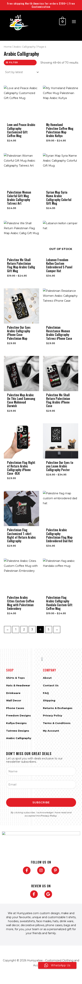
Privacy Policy (48, 815)
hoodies (13, 921)
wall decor (12, 925)
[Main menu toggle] (74, 21)
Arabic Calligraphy (24, 46)
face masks (43, 921)
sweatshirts (27, 921)
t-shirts (71, 917)
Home (8, 46)
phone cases (54, 925)
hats (55, 921)
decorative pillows (32, 925)
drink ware (66, 921)
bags (67, 925)
